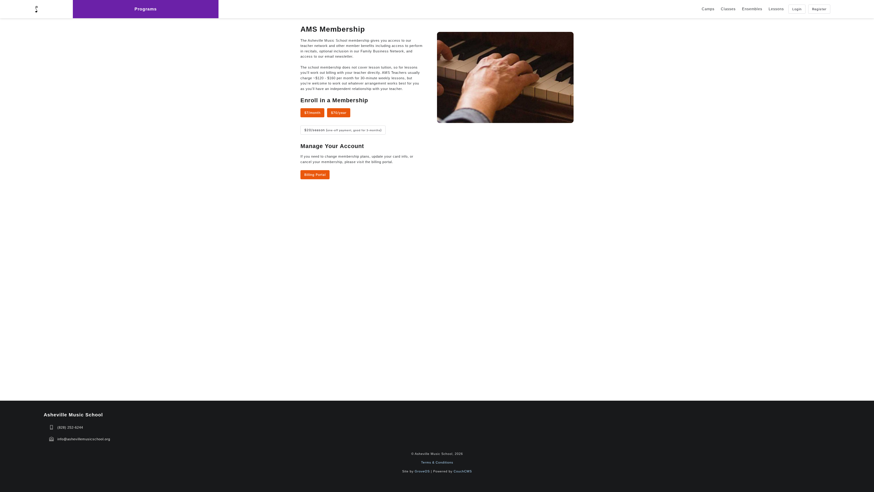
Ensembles (752, 9)
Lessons (776, 9)
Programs (146, 9)
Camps (708, 9)
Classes (728, 9)
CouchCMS (463, 471)
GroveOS (422, 471)
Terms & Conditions (437, 462)
